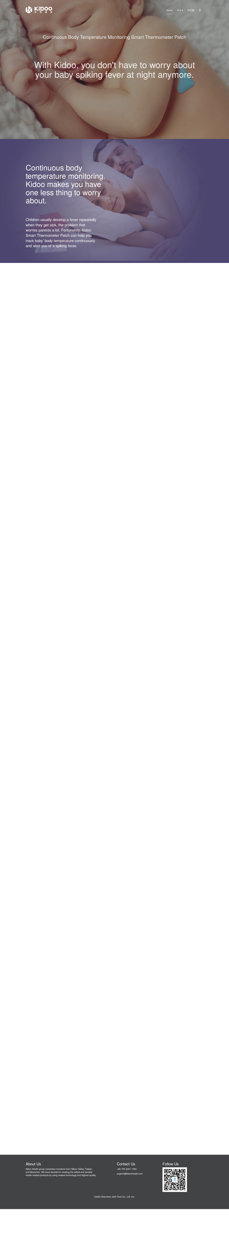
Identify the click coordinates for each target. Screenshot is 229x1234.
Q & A (180, 10)
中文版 (191, 10)
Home (169, 10)
